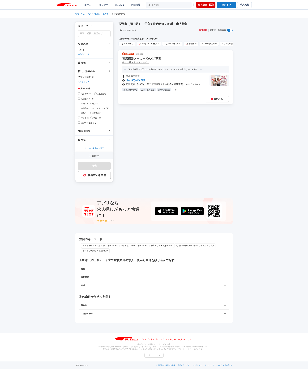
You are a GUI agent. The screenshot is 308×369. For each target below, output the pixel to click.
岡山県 (97, 14)
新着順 (213, 30)
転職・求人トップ (83, 14)
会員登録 (205, 4)
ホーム (87, 4)
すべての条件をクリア (94, 148)
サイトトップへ (154, 355)
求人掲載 (244, 4)
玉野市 (105, 14)
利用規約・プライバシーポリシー (190, 365)
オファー (103, 4)
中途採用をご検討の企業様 (165, 365)
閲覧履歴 (135, 4)
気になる (119, 4)
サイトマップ (209, 365)
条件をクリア (84, 54)
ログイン (226, 4)
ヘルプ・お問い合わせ (225, 365)
